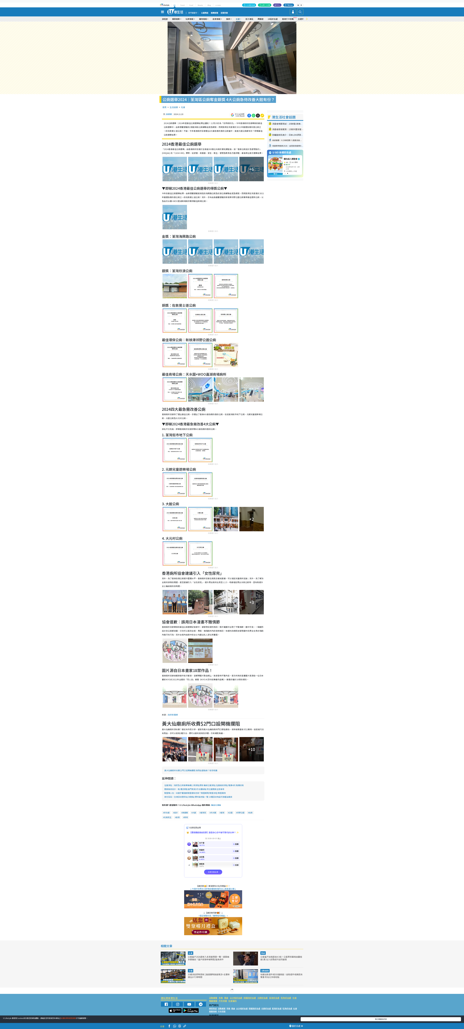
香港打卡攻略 (288, 19)
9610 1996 (216, 805)
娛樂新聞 (214, 13)
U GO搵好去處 (250, 5)
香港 (178, 817)
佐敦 (251, 812)
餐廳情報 (213, 1000)
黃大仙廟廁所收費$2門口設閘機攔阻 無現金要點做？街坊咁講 (190, 770)
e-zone (218, 5)
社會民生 (167, 817)
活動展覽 (265, 970)
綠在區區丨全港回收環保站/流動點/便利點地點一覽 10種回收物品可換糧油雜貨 (198, 796)
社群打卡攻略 (265, 5)
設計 (176, 812)
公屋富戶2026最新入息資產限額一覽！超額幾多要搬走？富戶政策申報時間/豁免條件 (208, 958)
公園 (230, 812)
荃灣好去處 (274, 997)
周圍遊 (260, 19)
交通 (190, 970)
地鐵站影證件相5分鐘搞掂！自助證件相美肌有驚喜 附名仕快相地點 (281, 976)
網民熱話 (213, 1008)
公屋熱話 (204, 13)
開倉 (226, 997)
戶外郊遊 (223, 1000)
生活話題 (174, 107)
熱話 (263, 953)
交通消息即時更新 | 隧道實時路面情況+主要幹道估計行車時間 (209, 976)
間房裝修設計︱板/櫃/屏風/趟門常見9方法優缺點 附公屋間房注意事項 (194, 789)
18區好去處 (273, 19)
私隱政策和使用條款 (68, 1018)
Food (191, 5)
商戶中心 (277, 5)
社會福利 (232, 1000)
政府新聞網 (173, 714)
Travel (182, 5)
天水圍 (213, 812)
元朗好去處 (262, 997)
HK (175, 5)
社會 (183, 107)
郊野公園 (240, 812)
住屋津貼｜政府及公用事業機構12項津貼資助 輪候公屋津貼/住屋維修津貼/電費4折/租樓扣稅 (204, 785)
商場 (186, 817)
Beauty (200, 5)
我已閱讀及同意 (381, 1019)
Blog (209, 5)
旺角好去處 (286, 997)
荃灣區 (203, 812)
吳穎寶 (169, 114)
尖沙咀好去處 (236, 997)
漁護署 (185, 812)
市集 (221, 997)
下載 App (290, 5)
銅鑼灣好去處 (250, 997)
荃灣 (222, 812)
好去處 (167, 812)
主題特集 (302, 19)
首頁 (164, 107)
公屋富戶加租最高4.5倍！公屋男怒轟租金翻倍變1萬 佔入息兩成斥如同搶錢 (281, 958)
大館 (194, 812)
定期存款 (224, 13)
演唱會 (165, 19)
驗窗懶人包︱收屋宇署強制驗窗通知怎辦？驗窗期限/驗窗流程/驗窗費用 (195, 792)
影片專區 (249, 19)
